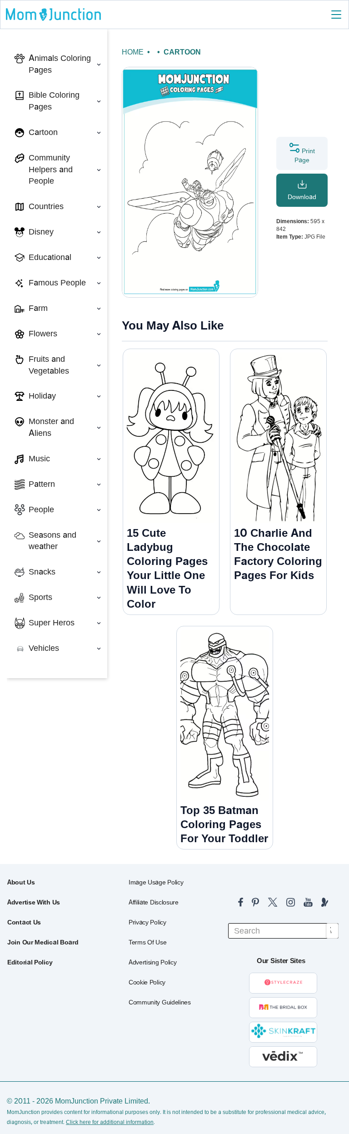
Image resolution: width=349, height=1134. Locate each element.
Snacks (42, 571)
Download (302, 196)
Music (39, 458)
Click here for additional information (110, 1122)
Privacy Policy (147, 922)
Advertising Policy (153, 962)
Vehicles (44, 648)
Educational (50, 257)
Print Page (304, 155)
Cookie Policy (147, 982)
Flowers (43, 333)
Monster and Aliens (51, 427)
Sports (40, 597)
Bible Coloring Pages (54, 100)
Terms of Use (147, 942)
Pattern (42, 484)
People (41, 509)
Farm (38, 308)
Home (133, 52)
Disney (41, 231)
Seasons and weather (52, 540)
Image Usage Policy (156, 882)
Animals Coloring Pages (60, 64)
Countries (46, 206)
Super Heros (52, 622)
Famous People (57, 282)
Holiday (42, 395)
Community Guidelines (160, 1002)
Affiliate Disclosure (154, 902)
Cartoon (43, 132)
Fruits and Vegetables (49, 365)
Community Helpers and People (51, 169)
